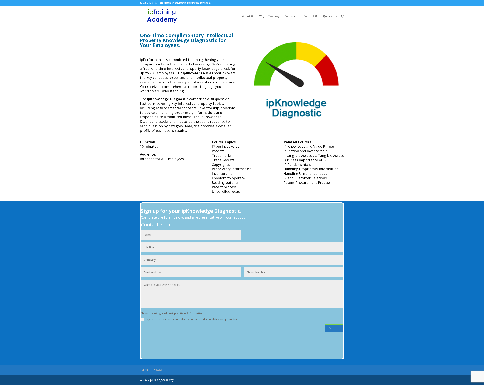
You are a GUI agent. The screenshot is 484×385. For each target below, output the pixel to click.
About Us (248, 16)
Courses (289, 16)
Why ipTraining (269, 16)
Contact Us (310, 16)
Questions (330, 16)
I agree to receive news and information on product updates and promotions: (192, 319)
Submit (334, 328)
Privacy (158, 369)
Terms (144, 369)
